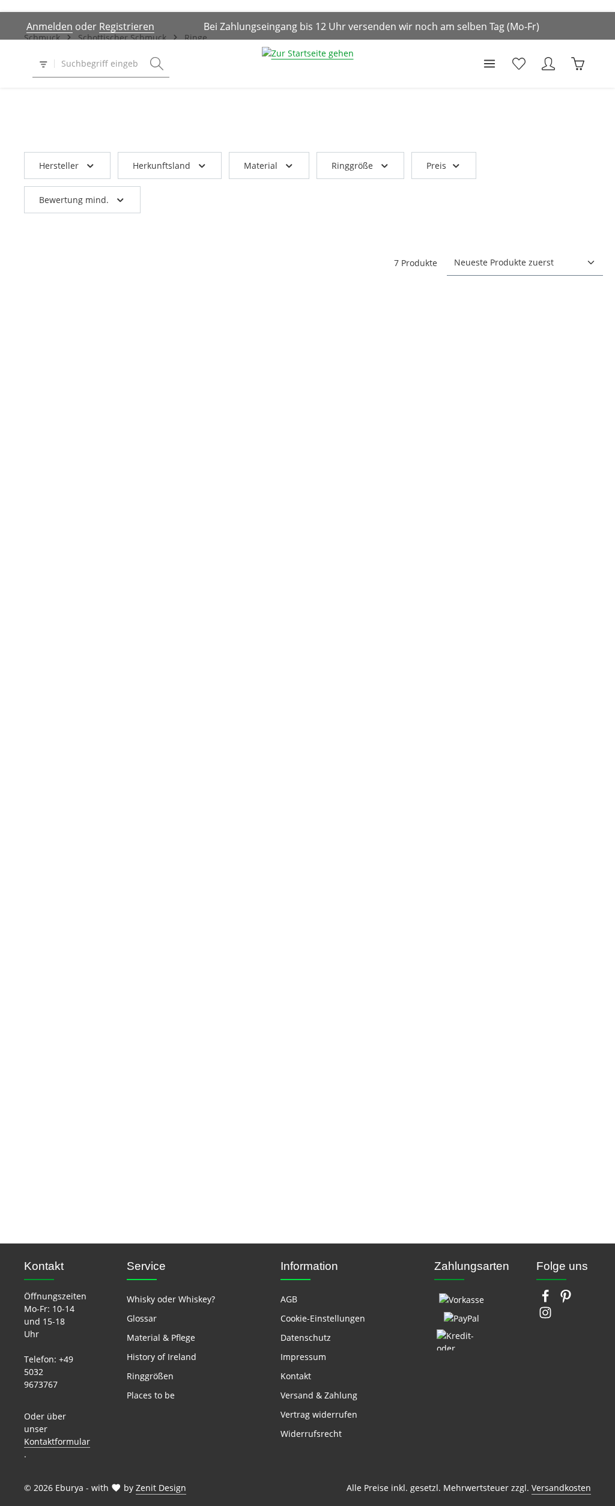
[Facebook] (546, 1299)
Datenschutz (305, 1337)
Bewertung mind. (74, 199)
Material (260, 165)
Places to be (151, 1395)
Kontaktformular (57, 1441)
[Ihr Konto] (548, 63)
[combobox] (99, 63)
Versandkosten (561, 1487)
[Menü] (489, 63)
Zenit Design (161, 1487)
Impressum (303, 1356)
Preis (436, 165)
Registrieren (126, 26)
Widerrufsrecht (311, 1433)
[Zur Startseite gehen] (308, 64)
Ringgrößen (150, 1376)
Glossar (142, 1318)
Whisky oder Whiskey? (171, 1299)
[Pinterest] (565, 1299)
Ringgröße (352, 165)
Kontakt (295, 1376)
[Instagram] (545, 1316)
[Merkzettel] (518, 63)
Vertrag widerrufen (318, 1414)
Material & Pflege (161, 1337)
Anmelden (49, 26)
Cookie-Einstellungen (322, 1318)
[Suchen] (156, 63)
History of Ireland (161, 1356)
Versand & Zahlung (318, 1395)
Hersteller (59, 165)
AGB (288, 1299)
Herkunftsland (161, 165)
